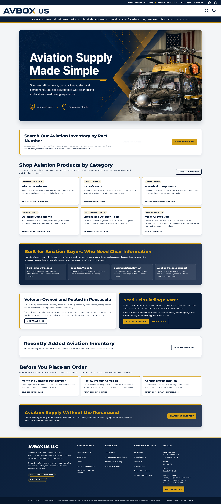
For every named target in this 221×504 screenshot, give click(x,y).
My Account (198, 3)
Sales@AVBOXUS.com (171, 471)
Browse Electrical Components (160, 201)
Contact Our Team (173, 489)
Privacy (169, 500)
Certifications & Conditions (116, 457)
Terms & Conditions (142, 471)
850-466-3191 (179, 3)
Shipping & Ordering (113, 462)
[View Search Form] (207, 11)
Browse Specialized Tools (96, 231)
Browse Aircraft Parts (94, 201)
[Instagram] (215, 2)
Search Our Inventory (182, 416)
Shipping (183, 500)
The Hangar (110, 452)
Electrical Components (94, 19)
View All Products (189, 172)
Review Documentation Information (162, 392)
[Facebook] (209, 2)
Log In (188, 3)
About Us (172, 19)
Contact (184, 19)
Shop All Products (184, 347)
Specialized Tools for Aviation (124, 19)
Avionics (75, 19)
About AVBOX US (35, 321)
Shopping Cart (140, 457)
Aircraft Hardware (41, 19)
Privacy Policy (139, 466)
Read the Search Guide (32, 392)
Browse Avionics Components (36, 231)
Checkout (138, 462)
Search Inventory (184, 142)
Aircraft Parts (61, 19)
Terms (175, 500)
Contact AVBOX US (136, 321)
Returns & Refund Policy (144, 475)
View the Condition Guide (95, 392)
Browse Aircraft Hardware (35, 201)
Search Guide (159, 321)
